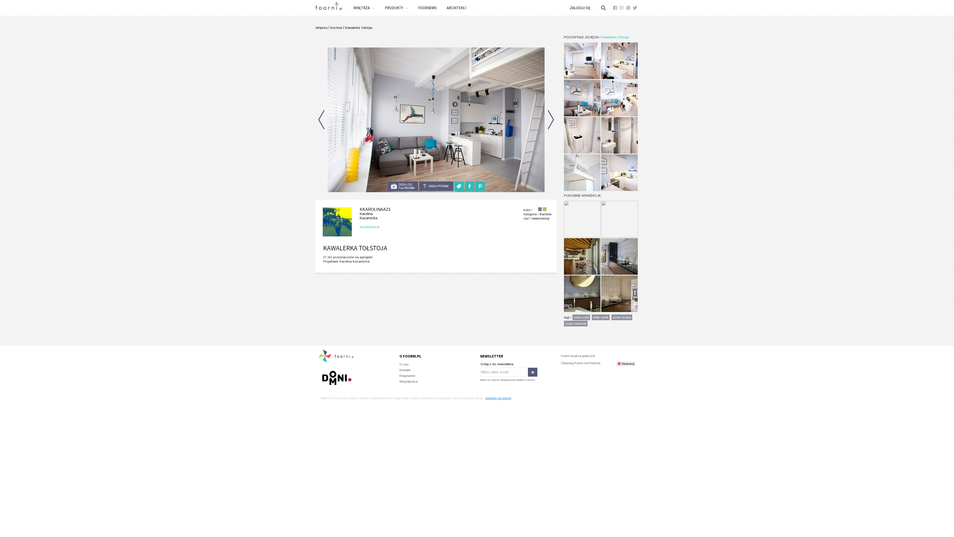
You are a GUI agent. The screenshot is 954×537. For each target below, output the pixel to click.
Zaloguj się (580, 7)
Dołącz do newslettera (497, 364)
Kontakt (404, 370)
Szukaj (604, 8)
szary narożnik (575, 323)
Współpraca (408, 381)
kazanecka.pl (370, 227)
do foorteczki (402, 186)
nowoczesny (541, 218)
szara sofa (581, 317)
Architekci (456, 7)
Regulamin (407, 376)
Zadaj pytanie (436, 186)
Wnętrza (322, 28)
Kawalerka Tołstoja (358, 28)
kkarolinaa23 (375, 213)
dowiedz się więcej (498, 398)
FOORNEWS (427, 7)
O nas (404, 364)
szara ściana (622, 317)
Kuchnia (336, 28)
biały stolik (600, 317)
